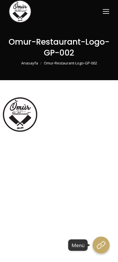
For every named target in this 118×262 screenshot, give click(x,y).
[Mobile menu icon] (106, 11)
